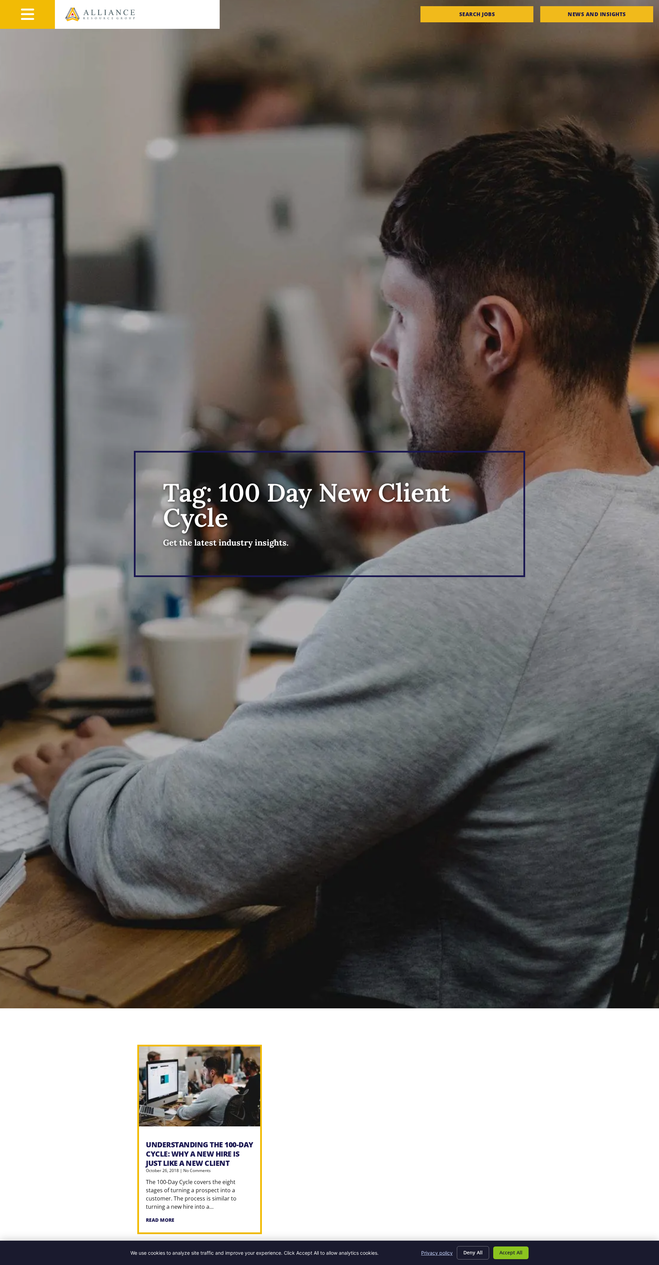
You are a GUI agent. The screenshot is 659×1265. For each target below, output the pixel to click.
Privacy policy (437, 1253)
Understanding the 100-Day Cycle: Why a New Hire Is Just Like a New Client (199, 1154)
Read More (160, 1220)
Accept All (510, 1252)
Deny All (473, 1252)
